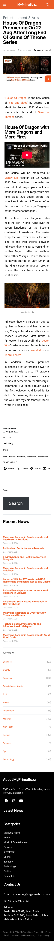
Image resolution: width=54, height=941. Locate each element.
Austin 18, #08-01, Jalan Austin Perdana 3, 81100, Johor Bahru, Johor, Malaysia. (26, 915)
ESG (5, 694)
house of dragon (43, 456)
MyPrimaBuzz (27, 4)
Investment (8, 710)
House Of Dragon (15, 97)
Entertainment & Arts (21, 18)
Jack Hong (8, 443)
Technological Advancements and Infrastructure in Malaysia (22, 625)
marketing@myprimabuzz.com (31, 894)
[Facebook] (6, 800)
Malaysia (7, 718)
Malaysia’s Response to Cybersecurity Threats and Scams (24, 614)
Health (6, 702)
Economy (7, 678)
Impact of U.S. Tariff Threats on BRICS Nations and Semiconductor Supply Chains (26, 580)
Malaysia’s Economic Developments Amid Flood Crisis (26, 636)
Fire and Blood (18, 102)
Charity (6, 670)
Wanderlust (37, 350)
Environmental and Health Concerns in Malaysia (24, 558)
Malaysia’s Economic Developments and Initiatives (25, 569)
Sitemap (46, 935)
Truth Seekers (12, 355)
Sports (7, 856)
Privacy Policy (35, 935)
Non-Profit (8, 727)
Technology (8, 759)
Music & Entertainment (16, 842)
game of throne (31, 456)
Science (7, 743)
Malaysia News (12, 832)
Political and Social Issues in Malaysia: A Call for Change (25, 602)
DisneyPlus (11, 177)
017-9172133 (21, 900)
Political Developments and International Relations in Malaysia (25, 591)
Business (7, 661)
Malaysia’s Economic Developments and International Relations (25, 538)
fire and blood (21, 456)
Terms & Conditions (19, 935)
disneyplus (12, 456)
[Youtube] (21, 800)
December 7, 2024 (10, 543)
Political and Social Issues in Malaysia (23, 548)
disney (5, 456)
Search (6, 490)
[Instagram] (13, 800)
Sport (5, 751)
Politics (6, 735)
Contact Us (9, 876)
